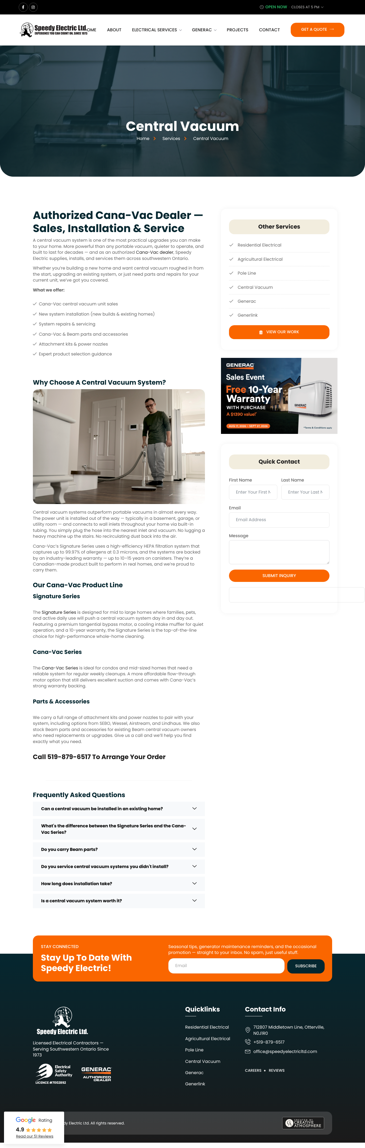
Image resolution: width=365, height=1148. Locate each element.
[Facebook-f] (23, 7)
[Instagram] (33, 7)
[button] (119, 809)
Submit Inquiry (279, 576)
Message (238, 536)
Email (235, 508)
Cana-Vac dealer (154, 252)
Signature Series (59, 612)
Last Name (292, 480)
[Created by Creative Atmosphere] (303, 1123)
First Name (240, 480)
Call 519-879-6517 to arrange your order (99, 757)
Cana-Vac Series (60, 668)
